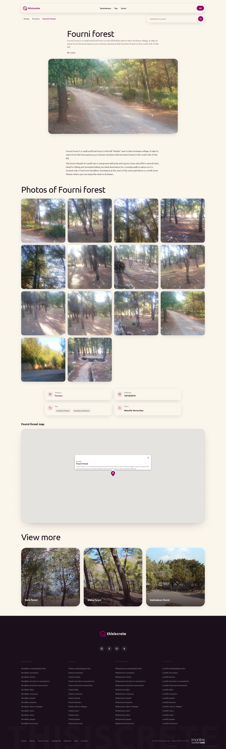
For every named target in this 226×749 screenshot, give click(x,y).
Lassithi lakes (167, 689)
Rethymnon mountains (124, 672)
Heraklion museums (29, 694)
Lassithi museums (169, 694)
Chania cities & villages (77, 706)
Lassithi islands (168, 698)
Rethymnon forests (123, 677)
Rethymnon (122, 661)
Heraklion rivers (27, 710)
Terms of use (43, 740)
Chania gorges (74, 719)
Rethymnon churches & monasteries (130, 681)
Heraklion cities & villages (31, 706)
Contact (84, 740)
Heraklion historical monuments (34, 685)
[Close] (148, 458)
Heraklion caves (27, 715)
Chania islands (74, 698)
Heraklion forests (62, 411)
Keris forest (31, 599)
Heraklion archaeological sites (33, 668)
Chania (72, 661)
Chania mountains (75, 672)
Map (76, 740)
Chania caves (73, 715)
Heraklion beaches (28, 702)
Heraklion (27, 661)
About (32, 740)
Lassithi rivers (168, 710)
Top (116, 8)
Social (123, 8)
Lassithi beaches (169, 702)
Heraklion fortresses (29, 723)
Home (26, 18)
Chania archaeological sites (79, 668)
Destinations (105, 8)
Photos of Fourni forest (63, 189)
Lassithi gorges (168, 719)
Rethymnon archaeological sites (128, 668)
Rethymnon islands (123, 698)
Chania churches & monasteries (81, 681)
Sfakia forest (94, 599)
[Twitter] (124, 648)
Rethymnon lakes (122, 689)
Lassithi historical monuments (174, 685)
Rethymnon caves (122, 715)
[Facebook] (109, 648)
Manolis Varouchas (133, 410)
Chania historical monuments (80, 685)
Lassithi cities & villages (172, 706)
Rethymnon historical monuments (129, 685)
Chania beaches (74, 702)
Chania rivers (73, 710)
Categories (56, 740)
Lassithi (167, 661)
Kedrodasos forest (160, 599)
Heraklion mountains (29, 672)
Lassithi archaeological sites (173, 668)
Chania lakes (73, 689)
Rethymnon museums (124, 694)
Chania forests (74, 677)
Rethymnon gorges (123, 719)
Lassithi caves (168, 715)
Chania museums (75, 694)
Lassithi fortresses (170, 723)
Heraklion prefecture (81, 411)
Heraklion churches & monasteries (35, 681)
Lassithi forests (168, 677)
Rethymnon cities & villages (126, 706)
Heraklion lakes (27, 689)
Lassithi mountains (170, 672)
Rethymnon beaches (123, 702)
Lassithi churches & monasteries (175, 681)
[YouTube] (117, 648)
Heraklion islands (28, 698)
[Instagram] (102, 648)
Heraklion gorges (28, 719)
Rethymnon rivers (122, 710)
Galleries (67, 740)
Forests (36, 18)
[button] (113, 473)
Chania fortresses (75, 723)
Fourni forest (82, 463)
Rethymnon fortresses (124, 723)
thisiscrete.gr (164, 740)
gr (200, 8)
